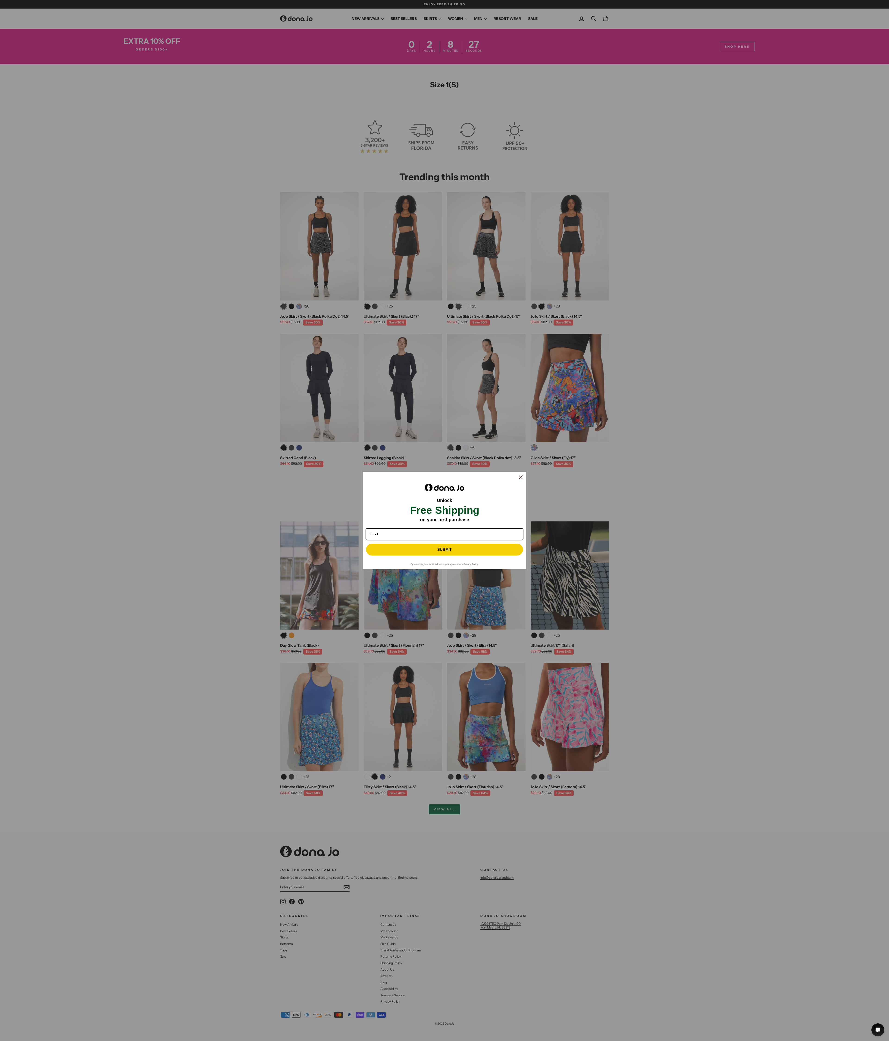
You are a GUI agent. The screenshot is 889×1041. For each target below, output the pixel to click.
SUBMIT (444, 550)
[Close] (520, 477)
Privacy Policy (470, 564)
